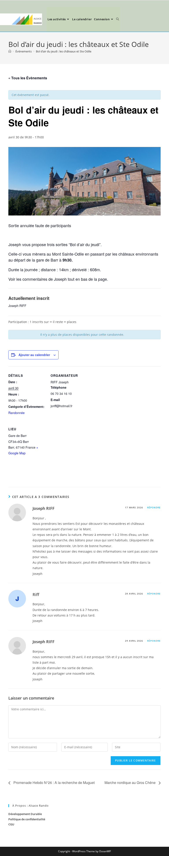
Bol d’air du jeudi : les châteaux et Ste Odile (63, 51)
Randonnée (16, 412)
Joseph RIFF (44, 508)
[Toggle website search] (117, 19)
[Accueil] (9, 51)
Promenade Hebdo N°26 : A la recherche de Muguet (54, 782)
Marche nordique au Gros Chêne (130, 782)
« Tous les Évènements (27, 77)
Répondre (154, 507)
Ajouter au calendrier (34, 355)
